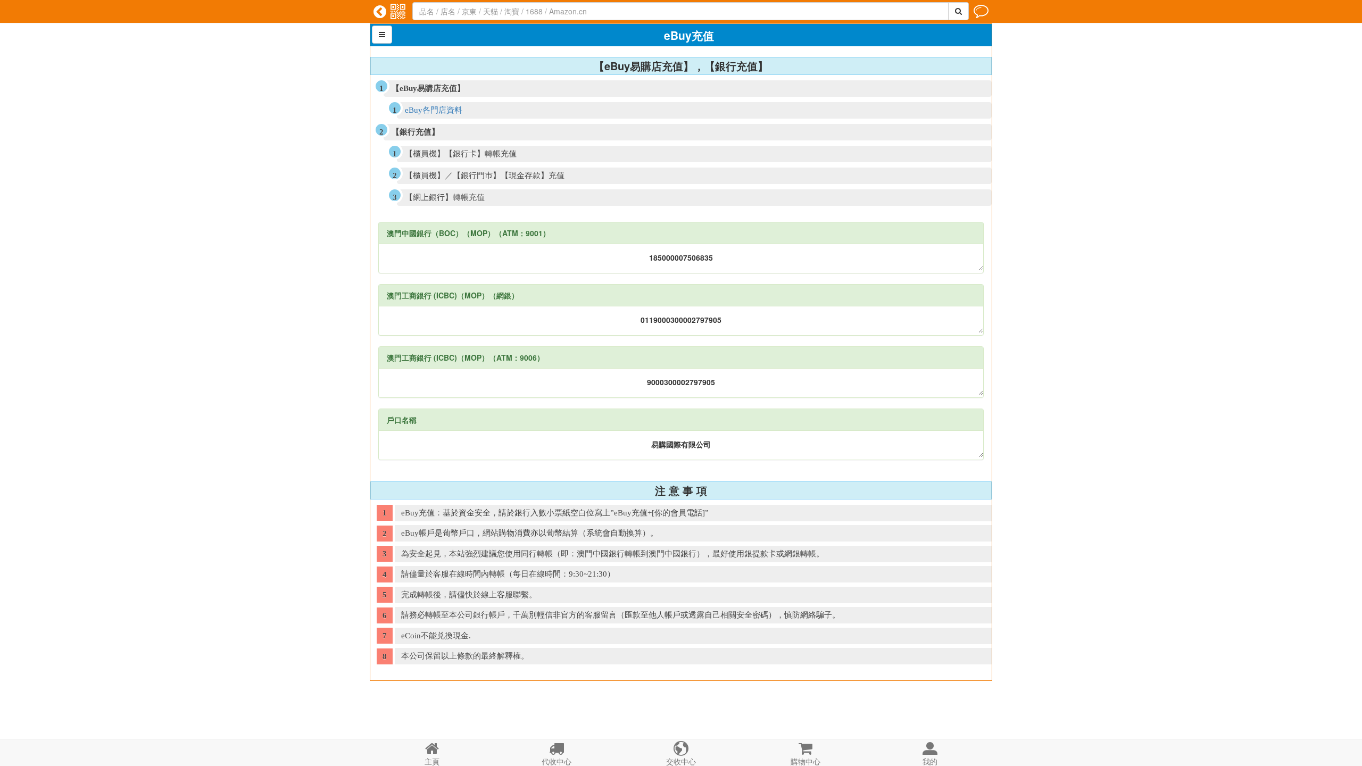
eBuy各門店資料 (433, 110)
